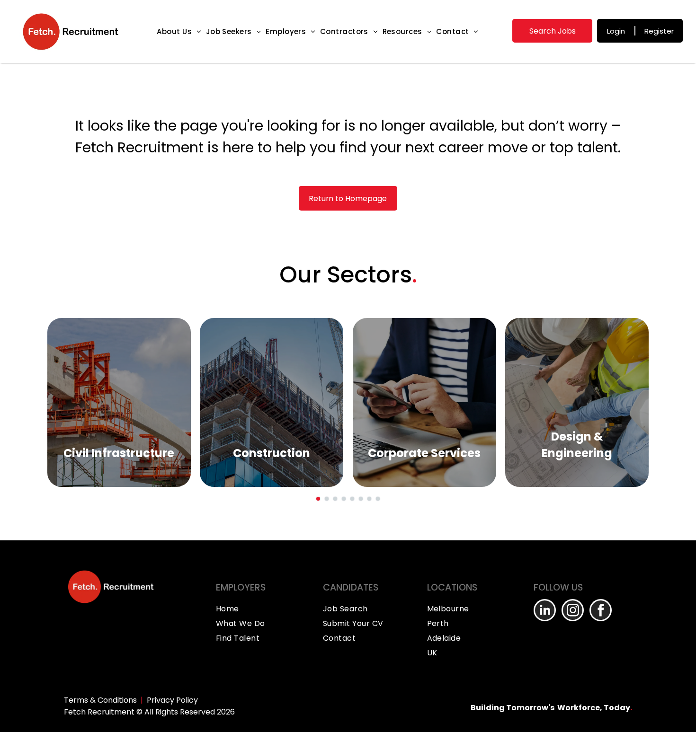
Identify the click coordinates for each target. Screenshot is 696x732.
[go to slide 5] (352, 499)
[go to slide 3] (335, 499)
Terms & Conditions (100, 700)
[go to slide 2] (327, 499)
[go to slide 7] (369, 499)
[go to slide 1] (318, 499)
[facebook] (600, 611)
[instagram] (573, 611)
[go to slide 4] (344, 499)
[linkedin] (545, 611)
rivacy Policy (175, 700)
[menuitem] (178, 31)
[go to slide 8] (378, 499)
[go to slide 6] (361, 499)
